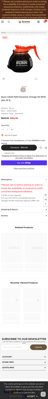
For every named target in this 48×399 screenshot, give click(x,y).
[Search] (8, 21)
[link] (12, 267)
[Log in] (38, 21)
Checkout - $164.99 (19, 147)
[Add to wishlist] (41, 148)
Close (46, 2)
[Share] (45, 148)
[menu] (2, 21)
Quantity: (5, 125)
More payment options (24, 168)
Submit (38, 347)
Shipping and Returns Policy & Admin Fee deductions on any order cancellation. (24, 157)
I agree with (9, 153)
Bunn (11, 108)
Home (3, 33)
